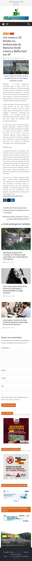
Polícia (11, 33)
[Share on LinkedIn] (13, 200)
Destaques (6, 33)
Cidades (4, 536)
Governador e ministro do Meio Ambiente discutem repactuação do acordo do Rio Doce (15, 322)
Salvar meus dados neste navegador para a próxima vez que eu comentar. (14, 398)
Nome (3, 370)
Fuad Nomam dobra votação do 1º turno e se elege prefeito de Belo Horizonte (15, 218)
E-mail (3, 378)
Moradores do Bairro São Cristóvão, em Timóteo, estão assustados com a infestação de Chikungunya (15, 256)
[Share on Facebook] (5, 200)
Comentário (5, 348)
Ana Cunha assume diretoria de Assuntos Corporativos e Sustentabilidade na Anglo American (15, 289)
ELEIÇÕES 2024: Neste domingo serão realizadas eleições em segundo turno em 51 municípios (16, 210)
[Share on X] (9, 200)
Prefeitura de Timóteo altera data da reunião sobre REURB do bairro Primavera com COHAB (15, 540)
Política (17, 536)
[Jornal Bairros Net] (3, 24)
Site (2, 386)
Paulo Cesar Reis (20, 58)
